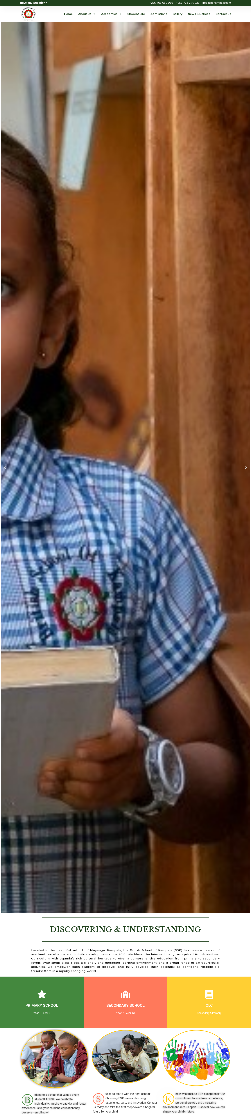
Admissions (158, 14)
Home (68, 14)
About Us (84, 14)
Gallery (177, 14)
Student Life (136, 14)
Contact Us (223, 14)
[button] (5, 467)
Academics (109, 14)
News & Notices (199, 14)
